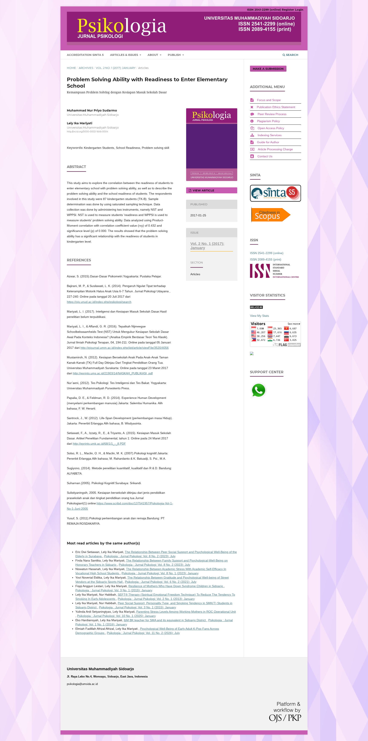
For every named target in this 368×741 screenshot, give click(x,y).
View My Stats (259, 315)
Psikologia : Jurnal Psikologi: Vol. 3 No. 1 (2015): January (113, 590)
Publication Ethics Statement (276, 107)
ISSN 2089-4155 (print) (265, 259)
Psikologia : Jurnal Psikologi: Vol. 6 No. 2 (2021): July (160, 581)
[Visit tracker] (251, 354)
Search (291, 54)
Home (71, 67)
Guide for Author (268, 142)
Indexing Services (270, 135)
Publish (175, 54)
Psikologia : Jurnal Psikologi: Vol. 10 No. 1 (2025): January (116, 616)
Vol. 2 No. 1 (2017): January (115, 67)
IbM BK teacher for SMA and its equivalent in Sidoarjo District (165, 620)
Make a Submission (268, 68)
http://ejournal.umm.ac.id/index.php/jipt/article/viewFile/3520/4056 (124, 347)
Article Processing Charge (275, 149)
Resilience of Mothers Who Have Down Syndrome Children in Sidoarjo (176, 586)
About (153, 54)
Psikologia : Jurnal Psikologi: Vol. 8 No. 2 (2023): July (139, 556)
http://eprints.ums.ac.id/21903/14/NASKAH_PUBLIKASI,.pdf (113, 373)
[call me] (258, 397)
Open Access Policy (271, 128)
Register (288, 9)
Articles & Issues (124, 54)
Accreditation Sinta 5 (85, 54)
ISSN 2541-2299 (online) (264, 9)
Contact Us (264, 156)
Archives (86, 67)
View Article (203, 190)
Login (299, 9)
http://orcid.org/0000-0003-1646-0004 (87, 131)
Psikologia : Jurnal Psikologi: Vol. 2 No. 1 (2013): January (156, 599)
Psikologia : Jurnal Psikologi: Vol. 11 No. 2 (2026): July (143, 633)
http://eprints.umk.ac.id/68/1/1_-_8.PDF (99, 443)
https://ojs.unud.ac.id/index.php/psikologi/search (99, 302)
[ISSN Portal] (274, 277)
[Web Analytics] (256, 307)
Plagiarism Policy (268, 121)
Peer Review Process (272, 114)
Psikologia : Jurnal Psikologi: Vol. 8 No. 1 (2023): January (160, 573)
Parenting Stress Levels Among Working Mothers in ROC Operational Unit (186, 611)
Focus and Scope (269, 100)
